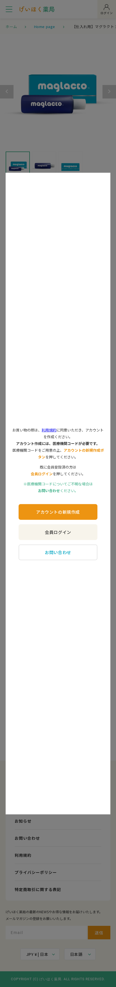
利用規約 (49, 430)
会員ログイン (58, 532)
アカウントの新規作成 (58, 512)
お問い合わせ (58, 552)
